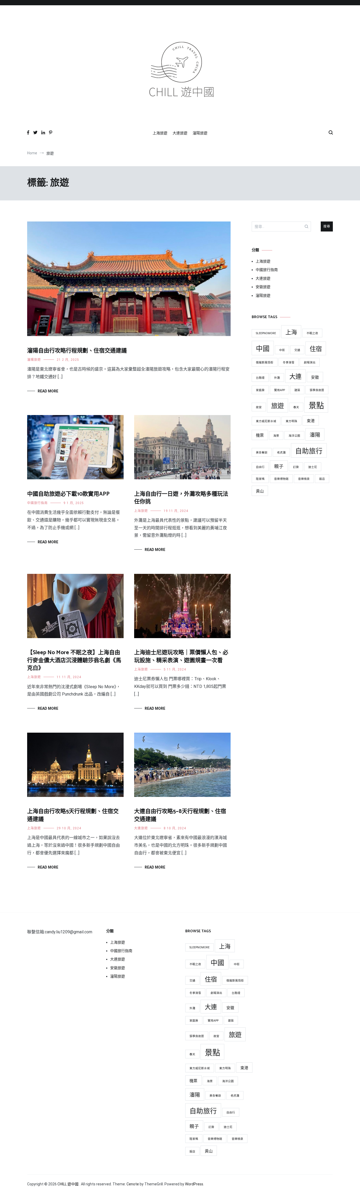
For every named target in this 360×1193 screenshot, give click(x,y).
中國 (263, 349)
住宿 (316, 349)
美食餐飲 (261, 452)
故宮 (259, 407)
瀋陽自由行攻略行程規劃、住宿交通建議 (77, 350)
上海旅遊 (160, 133)
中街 (282, 350)
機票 (260, 435)
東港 (311, 420)
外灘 (277, 377)
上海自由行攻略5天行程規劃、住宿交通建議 (73, 815)
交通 (297, 350)
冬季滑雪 (288, 362)
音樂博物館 (281, 479)
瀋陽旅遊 (200, 133)
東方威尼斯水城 (266, 421)
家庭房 (260, 390)
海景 (276, 435)
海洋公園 (294, 435)
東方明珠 (291, 421)
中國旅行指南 (37, 503)
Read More (48, 391)
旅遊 (277, 406)
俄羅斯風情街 (264, 362)
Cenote (133, 1184)
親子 (279, 466)
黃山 (260, 491)
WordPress (194, 1184)
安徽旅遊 (263, 287)
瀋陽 (315, 435)
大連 (295, 376)
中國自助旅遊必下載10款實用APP (68, 494)
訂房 (296, 467)
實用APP (279, 390)
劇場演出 (309, 362)
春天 (296, 407)
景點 (316, 405)
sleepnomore (266, 333)
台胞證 (260, 377)
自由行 (260, 467)
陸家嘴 (260, 479)
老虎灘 (281, 452)
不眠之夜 (312, 333)
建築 (297, 390)
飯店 (322, 479)
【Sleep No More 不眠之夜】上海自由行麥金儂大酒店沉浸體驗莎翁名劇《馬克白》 (74, 660)
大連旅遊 (180, 133)
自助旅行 (309, 451)
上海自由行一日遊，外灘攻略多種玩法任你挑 (181, 498)
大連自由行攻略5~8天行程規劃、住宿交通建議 (180, 815)
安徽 (315, 377)
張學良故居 (317, 390)
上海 (291, 332)
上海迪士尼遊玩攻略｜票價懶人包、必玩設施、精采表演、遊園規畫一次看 (181, 656)
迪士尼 (312, 467)
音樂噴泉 (304, 479)
